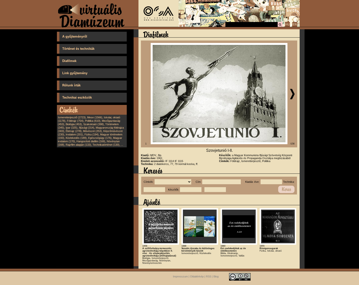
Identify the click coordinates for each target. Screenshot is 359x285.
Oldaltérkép (197, 276)
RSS (208, 276)
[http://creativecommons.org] (239, 276)
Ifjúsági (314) (86, 127)
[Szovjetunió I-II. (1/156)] (219, 143)
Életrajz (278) (74, 131)
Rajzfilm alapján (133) (78, 144)
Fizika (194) (91, 134)
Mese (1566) (94, 117)
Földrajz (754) (75, 120)
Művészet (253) (92, 131)
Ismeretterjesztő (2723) (72, 117)
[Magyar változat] (287, 26)
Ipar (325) (71, 127)
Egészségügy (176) (100, 137)
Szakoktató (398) (93, 124)
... (122, 144)
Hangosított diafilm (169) (90, 141)
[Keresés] (280, 26)
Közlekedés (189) (76, 137)
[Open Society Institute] (158, 26)
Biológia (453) (74, 124)
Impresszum (180, 276)
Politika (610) (92, 120)
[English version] (294, 26)
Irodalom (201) (74, 134)
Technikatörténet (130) (106, 144)
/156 (292, 143)
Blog (216, 276)
